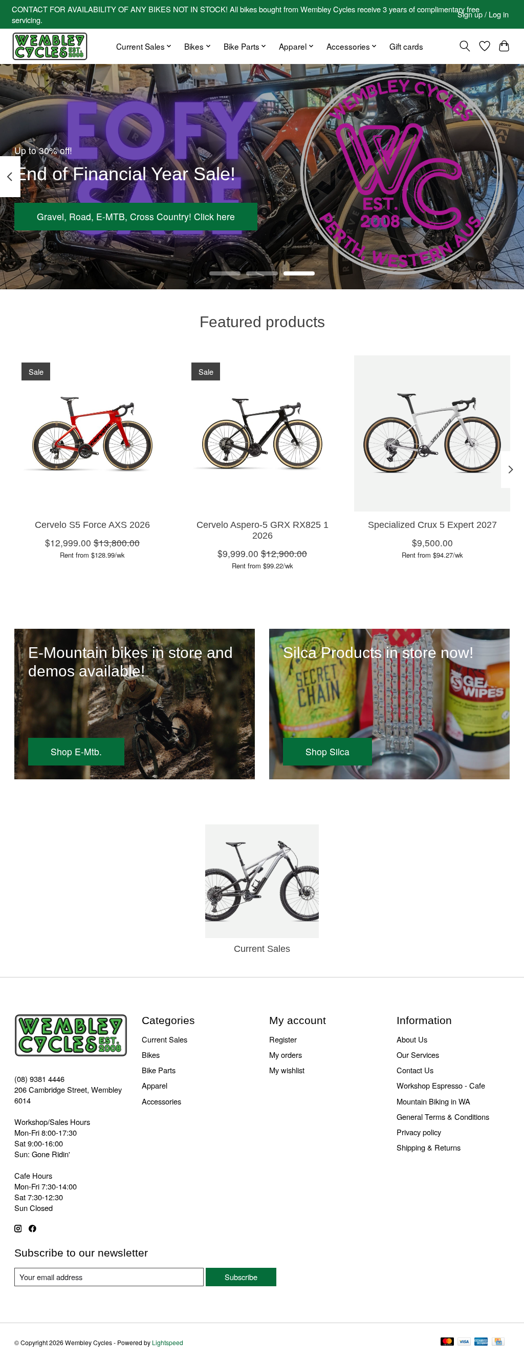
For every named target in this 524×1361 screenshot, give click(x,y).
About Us (412, 1039)
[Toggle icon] (464, 46)
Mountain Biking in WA (433, 1101)
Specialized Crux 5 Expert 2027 (431, 525)
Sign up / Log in (483, 14)
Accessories (161, 1101)
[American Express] (481, 1342)
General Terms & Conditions (443, 1116)
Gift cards (406, 46)
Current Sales (262, 949)
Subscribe (241, 1276)
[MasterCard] (447, 1342)
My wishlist (286, 1070)
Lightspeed (167, 1342)
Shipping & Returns (429, 1147)
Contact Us (415, 1070)
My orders (285, 1054)
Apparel (154, 1085)
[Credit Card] (498, 1342)
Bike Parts (159, 1070)
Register (283, 1039)
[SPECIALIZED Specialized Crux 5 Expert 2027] (432, 433)
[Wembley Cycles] (49, 46)
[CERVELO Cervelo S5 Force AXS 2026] (92, 433)
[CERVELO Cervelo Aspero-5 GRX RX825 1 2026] (262, 433)
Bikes (151, 1054)
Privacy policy (419, 1131)
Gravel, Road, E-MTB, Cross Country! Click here (136, 216)
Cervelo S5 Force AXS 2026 (91, 525)
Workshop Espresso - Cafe (441, 1085)
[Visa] (464, 1342)
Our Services (418, 1054)
